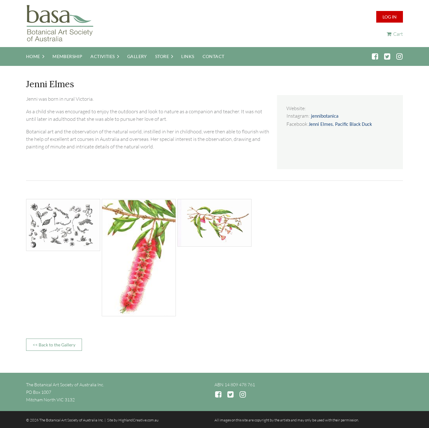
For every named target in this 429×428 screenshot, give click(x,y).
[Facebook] (374, 56)
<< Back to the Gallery (54, 344)
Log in (390, 16)
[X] (387, 56)
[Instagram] (399, 56)
